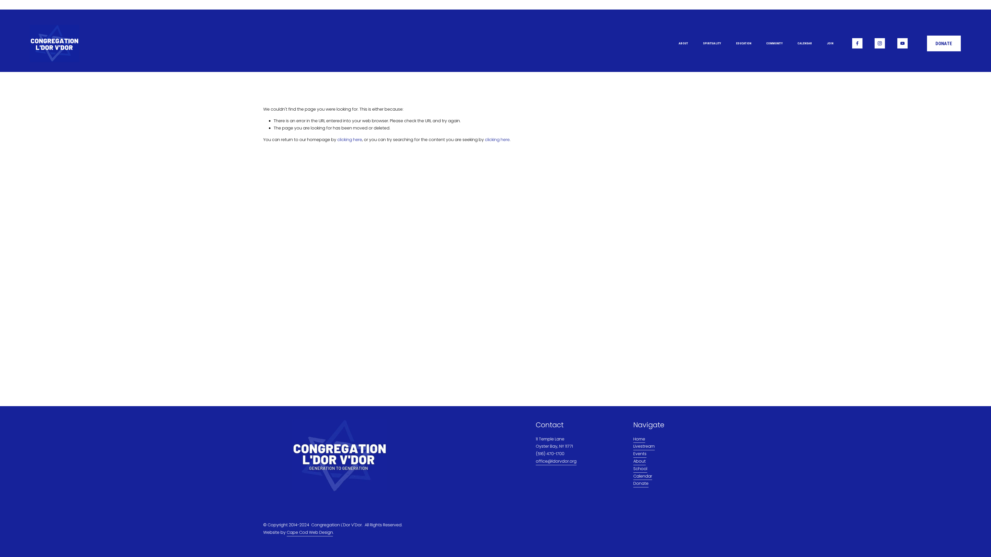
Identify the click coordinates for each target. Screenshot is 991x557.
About (639, 461)
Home (639, 439)
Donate (641, 483)
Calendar (804, 43)
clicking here (349, 140)
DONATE (944, 43)
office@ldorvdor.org (556, 461)
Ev (635, 454)
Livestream (644, 446)
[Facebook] (857, 43)
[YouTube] (902, 43)
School (640, 469)
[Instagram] (880, 43)
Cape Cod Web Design (310, 532)
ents (642, 454)
